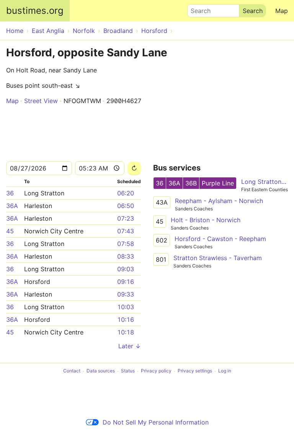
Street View (41, 101)
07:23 (125, 218)
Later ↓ (129, 346)
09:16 (125, 281)
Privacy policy (156, 371)
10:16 (125, 319)
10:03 (125, 307)
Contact (71, 371)
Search (197, 9)
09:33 (125, 294)
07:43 (125, 231)
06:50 (125, 206)
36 (10, 193)
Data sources (101, 371)
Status (128, 371)
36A (12, 206)
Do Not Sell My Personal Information (156, 422)
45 (10, 231)
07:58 (125, 244)
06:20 (125, 193)
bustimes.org (35, 10)
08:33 (125, 256)
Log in (224, 371)
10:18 (125, 332)
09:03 (125, 269)
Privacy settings (195, 371)
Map (281, 11)
